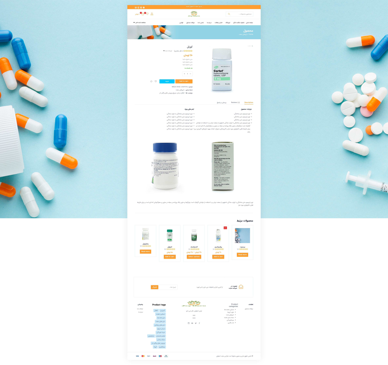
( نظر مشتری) (178, 51)
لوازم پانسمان (160, 336)
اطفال (182, 93)
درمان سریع (176, 93)
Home (251, 34)
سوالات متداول (190, 23)
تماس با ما (201, 23)
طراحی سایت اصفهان (222, 356)
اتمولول (170, 247)
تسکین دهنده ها (229, 310)
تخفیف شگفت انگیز (238, 23)
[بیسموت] (242, 235)
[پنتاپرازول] (145, 234)
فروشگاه (228, 23)
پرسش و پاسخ (221, 102)
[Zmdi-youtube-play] (138, 7)
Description (249, 102)
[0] (147, 14)
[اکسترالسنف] (194, 235)
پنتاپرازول (145, 244)
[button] (139, 14)
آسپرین (162, 310)
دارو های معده (160, 321)
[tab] (246, 102)
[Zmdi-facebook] (144, 7)
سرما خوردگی (161, 332)
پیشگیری (162, 347)
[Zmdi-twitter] (141, 7)
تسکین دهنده (160, 314)
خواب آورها (231, 312)
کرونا (155, 347)
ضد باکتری (231, 323)
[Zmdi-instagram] (136, 7)
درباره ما (209, 23)
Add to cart (183, 81)
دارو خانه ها (161, 318)
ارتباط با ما (140, 309)
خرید (167, 81)
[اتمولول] (169, 235)
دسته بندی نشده (229, 317)
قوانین (181, 23)
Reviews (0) (235, 102)
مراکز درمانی (161, 339)
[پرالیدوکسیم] (218, 235)
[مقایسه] (151, 81)
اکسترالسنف (194, 247)
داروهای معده (243, 34)
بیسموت (242, 247)
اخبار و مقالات (218, 23)
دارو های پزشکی (160, 325)
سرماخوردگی (230, 320)
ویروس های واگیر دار (165, 93)
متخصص (151, 336)
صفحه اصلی (249, 23)
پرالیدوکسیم (218, 247)
